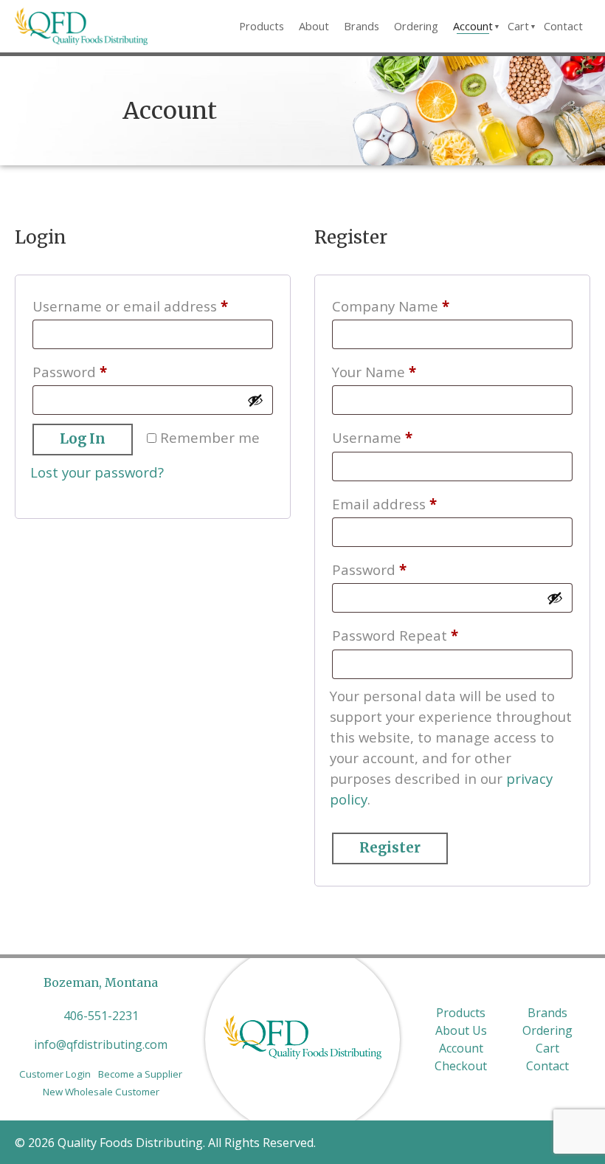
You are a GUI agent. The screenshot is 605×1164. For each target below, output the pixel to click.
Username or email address (152, 305)
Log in (83, 438)
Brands (361, 25)
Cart (518, 25)
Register (390, 847)
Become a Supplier (140, 1074)
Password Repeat (395, 635)
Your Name (374, 371)
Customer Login (55, 1074)
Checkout (461, 1066)
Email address (414, 503)
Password (99, 371)
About (314, 25)
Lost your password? (97, 472)
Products (261, 25)
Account (473, 25)
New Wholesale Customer (101, 1091)
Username (402, 437)
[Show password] (255, 400)
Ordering (416, 25)
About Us (461, 1030)
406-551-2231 (101, 1016)
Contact (563, 25)
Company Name (390, 306)
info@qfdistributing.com (100, 1044)
